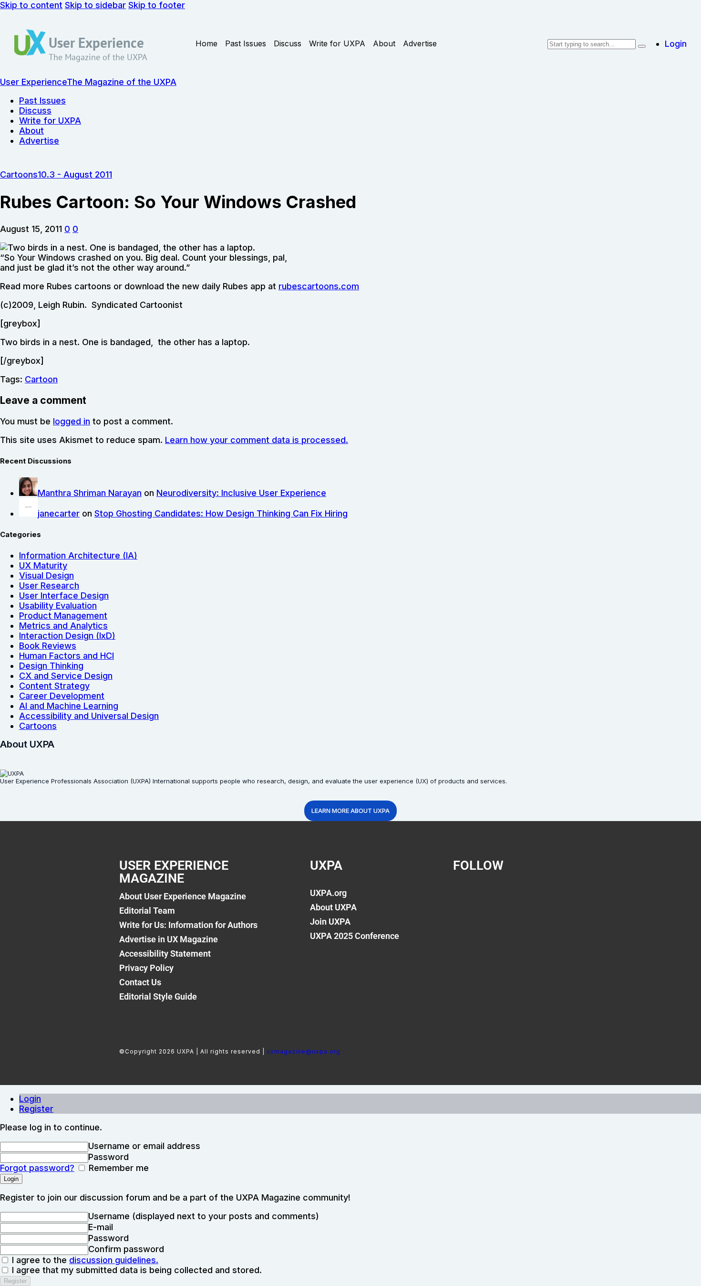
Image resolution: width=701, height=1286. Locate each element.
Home (206, 43)
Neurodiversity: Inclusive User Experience (241, 493)
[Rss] (562, 898)
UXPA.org (328, 893)
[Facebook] (465, 898)
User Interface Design (64, 595)
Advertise (420, 43)
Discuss (287, 43)
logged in (71, 421)
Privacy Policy (146, 968)
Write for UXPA (337, 43)
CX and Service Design (66, 676)
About (384, 43)
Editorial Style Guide (158, 996)
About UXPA (333, 907)
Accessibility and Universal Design (89, 716)
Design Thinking (51, 666)
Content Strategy (54, 686)
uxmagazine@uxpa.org (303, 1051)
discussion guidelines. (113, 1260)
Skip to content (31, 5)
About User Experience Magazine (182, 896)
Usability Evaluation (58, 606)
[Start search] (642, 46)
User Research (49, 585)
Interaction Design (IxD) (67, 636)
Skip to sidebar (95, 5)
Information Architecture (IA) (78, 555)
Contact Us (140, 982)
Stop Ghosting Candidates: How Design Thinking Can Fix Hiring (221, 513)
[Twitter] (497, 898)
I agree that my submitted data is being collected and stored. (136, 1270)
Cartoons (19, 174)
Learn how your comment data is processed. (256, 440)
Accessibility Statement (165, 954)
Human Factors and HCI (66, 656)
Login (30, 1099)
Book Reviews (47, 646)
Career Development (61, 696)
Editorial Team (147, 911)
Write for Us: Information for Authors (188, 925)
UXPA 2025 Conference (354, 936)
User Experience (96, 42)
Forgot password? (37, 1168)
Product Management (63, 616)
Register (36, 1109)
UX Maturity (43, 565)
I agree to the (84, 1260)
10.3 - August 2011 (75, 174)
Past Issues (245, 43)
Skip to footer (156, 5)
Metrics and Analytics (63, 626)
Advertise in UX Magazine (168, 939)
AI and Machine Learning (68, 706)
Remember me (117, 1168)
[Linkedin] (530, 898)
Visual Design (46, 575)
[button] (67, 229)
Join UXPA (330, 922)
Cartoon (41, 379)
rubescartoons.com (318, 286)
